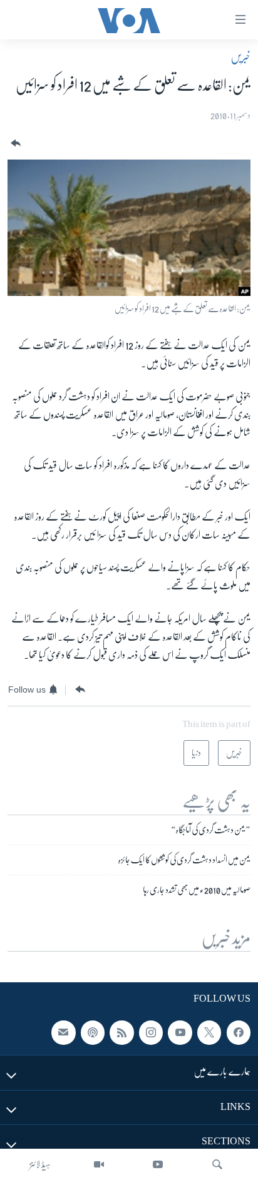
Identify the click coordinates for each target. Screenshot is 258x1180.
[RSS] (121, 1033)
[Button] (14, 144)
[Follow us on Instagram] (151, 1033)
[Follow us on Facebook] (238, 1033)
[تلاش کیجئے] (217, 1164)
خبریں (240, 57)
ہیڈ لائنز (40, 1164)
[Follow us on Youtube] (180, 1033)
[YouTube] (158, 1164)
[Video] (99, 1164)
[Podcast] (93, 1033)
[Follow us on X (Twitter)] (209, 1033)
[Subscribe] (63, 1033)
